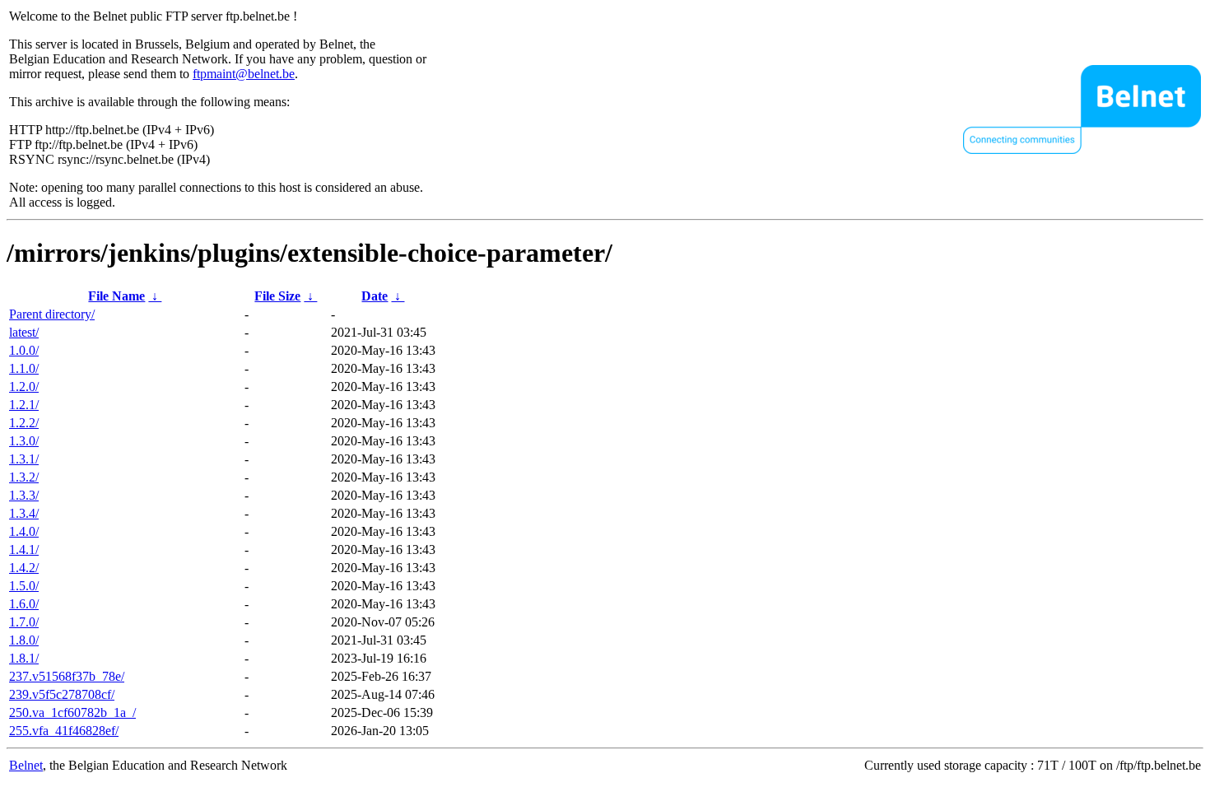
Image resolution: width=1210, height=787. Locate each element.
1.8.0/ (24, 640)
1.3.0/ (24, 441)
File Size (277, 296)
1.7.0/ (24, 622)
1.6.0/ (24, 604)
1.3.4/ (24, 513)
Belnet (26, 765)
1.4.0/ (24, 531)
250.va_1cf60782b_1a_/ (72, 712)
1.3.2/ (24, 477)
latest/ (24, 332)
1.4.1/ (24, 549)
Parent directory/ (52, 314)
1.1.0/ (24, 368)
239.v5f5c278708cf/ (61, 694)
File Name (116, 296)
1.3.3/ (24, 495)
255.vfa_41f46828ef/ (64, 731)
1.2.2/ (24, 423)
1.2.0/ (24, 387)
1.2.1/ (24, 405)
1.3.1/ (24, 459)
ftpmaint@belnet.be (244, 74)
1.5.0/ (24, 586)
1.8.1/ (24, 658)
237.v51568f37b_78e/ (66, 676)
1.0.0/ (24, 350)
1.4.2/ (24, 568)
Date (374, 296)
